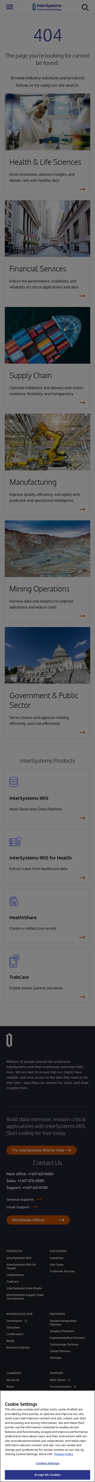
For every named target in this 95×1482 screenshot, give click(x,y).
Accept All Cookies (47, 1474)
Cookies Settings (47, 1463)
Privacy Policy (63, 1454)
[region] (47, 1436)
